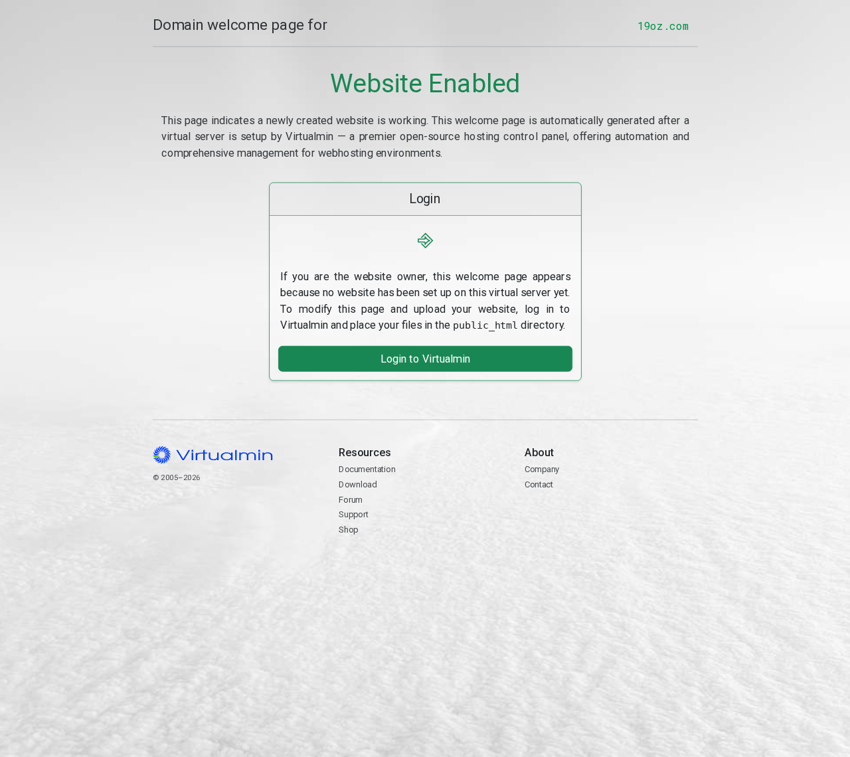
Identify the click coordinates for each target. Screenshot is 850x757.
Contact (576, 515)
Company (542, 469)
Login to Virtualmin (424, 359)
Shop (348, 530)
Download (358, 484)
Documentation (367, 469)
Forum (351, 499)
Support (354, 514)
